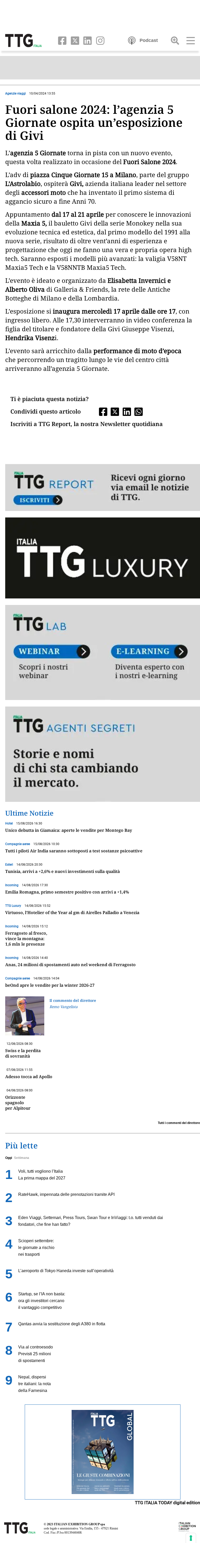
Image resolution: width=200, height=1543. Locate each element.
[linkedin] (86, 40)
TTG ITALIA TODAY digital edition (167, 1502)
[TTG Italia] (23, 40)
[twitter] (73, 40)
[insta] (98, 40)
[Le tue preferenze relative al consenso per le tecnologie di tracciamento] (191, 1538)
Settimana (21, 1158)
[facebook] (61, 40)
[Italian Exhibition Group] (187, 1526)
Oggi (8, 1158)
